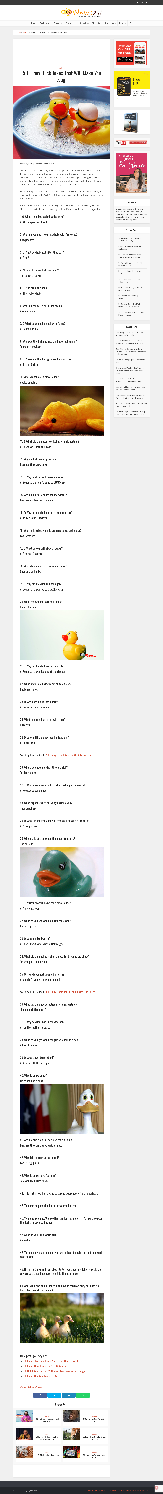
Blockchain (71, 23)
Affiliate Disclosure (132, 1490)
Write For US (145, 1490)
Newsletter (109, 23)
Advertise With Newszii (115, 1490)
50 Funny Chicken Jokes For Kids (41, 1376)
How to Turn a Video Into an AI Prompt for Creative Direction (128, 380)
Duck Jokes (28, 1386)
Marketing (96, 23)
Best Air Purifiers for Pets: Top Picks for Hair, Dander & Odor (130, 388)
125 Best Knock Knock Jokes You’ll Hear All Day (47, 1420)
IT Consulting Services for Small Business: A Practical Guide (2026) (130, 342)
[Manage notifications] (156, 1488)
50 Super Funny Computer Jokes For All (94, 1455)
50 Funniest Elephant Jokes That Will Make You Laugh (47, 1437)
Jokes (25, 32)
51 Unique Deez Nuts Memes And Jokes (94, 1420)
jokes (39, 1386)
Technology (45, 23)
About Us (90, 1490)
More (121, 23)
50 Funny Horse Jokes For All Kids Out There (70, 992)
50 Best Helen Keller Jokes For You (47, 1454)
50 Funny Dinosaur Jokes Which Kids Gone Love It (51, 1361)
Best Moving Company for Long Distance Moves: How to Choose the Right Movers (131, 351)
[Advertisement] (61, 51)
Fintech (57, 23)
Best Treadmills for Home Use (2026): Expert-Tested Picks (131, 404)
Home (34, 23)
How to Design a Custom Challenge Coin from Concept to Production (131, 413)
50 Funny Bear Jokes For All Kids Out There (70, 755)
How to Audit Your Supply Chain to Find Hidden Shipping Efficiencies (130, 396)
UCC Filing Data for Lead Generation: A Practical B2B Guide (131, 333)
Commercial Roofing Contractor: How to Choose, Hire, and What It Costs (130, 370)
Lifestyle (83, 23)
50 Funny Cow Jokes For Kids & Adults (45, 1366)
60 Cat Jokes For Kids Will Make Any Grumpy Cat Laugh (54, 1371)
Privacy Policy (100, 1490)
